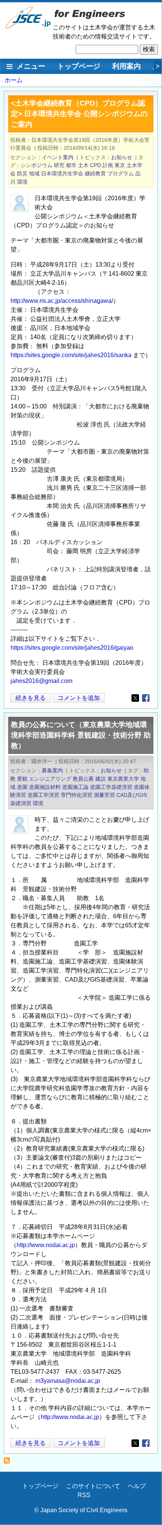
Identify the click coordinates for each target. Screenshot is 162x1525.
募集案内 (52, 770)
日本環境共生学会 (62, 173)
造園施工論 (75, 787)
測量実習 (104, 795)
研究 (59, 165)
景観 (22, 779)
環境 (22, 182)
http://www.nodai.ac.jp (46, 1245)
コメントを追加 (79, 698)
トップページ (78, 66)
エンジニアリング (50, 779)
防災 (22, 173)
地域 (34, 173)
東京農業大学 (123, 779)
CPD (95, 165)
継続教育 (95, 173)
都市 (71, 165)
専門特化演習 (76, 795)
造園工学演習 (43, 795)
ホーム (14, 80)
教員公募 (83, 779)
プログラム (120, 173)
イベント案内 (57, 157)
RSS (84, 1495)
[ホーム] (28, 27)
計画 (107, 165)
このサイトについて (93, 1486)
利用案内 (126, 66)
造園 (22, 787)
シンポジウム (36, 165)
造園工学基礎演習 (111, 787)
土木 (83, 165)
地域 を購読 (9, 1462)
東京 (120, 165)
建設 (100, 779)
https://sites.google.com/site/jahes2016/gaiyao (72, 647)
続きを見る (30, 699)
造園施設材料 (45, 787)
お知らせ (121, 157)
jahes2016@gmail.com (41, 681)
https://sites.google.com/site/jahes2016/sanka (71, 355)
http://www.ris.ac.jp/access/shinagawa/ (62, 301)
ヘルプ (137, 1486)
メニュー (31, 66)
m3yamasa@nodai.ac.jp (67, 1381)
